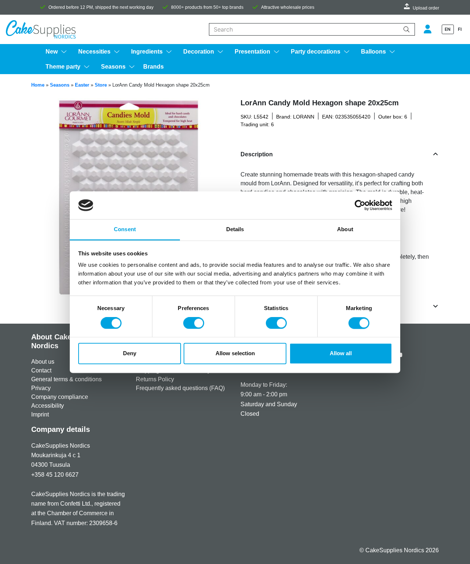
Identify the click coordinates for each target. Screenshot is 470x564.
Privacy (41, 388)
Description (257, 154)
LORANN (303, 117)
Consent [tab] (125, 229)
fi (460, 29)
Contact (41, 370)
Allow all (341, 353)
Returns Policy (155, 379)
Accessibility (47, 406)
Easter (82, 85)
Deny (129, 353)
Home (37, 85)
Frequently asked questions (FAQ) (180, 388)
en (448, 29)
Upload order (426, 8)
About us (42, 362)
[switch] (193, 323)
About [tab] (345, 229)
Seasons (59, 85)
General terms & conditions (66, 379)
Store (101, 85)
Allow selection (235, 353)
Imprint (40, 414)
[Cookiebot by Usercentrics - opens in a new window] (360, 205)
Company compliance (59, 397)
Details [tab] (235, 229)
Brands (153, 66)
